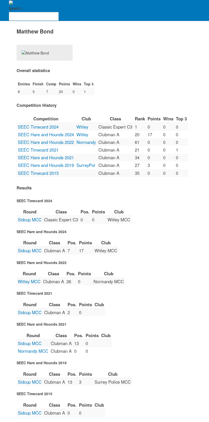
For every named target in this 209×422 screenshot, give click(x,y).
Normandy (86, 142)
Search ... (17, 8)
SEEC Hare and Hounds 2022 (46, 142)
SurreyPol (85, 165)
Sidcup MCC (30, 219)
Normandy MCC (33, 351)
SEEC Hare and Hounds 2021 (46, 157)
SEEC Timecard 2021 (38, 150)
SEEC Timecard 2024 (38, 127)
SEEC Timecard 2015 (38, 173)
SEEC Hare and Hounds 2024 (46, 134)
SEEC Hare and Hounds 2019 (46, 165)
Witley (82, 127)
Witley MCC (29, 281)
